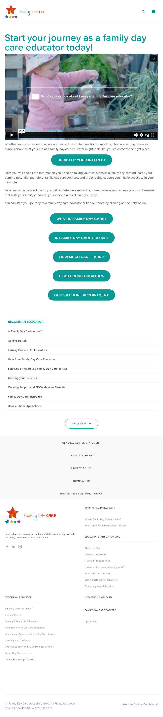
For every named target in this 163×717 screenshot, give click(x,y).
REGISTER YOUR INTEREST (81, 160)
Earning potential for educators (101, 579)
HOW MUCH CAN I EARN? (81, 257)
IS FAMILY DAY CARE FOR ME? (81, 238)
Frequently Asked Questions (100, 586)
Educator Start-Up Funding (102, 536)
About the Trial (92, 548)
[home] (25, 12)
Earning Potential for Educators (21, 621)
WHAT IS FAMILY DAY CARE (100, 508)
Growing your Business (17, 640)
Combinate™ (151, 704)
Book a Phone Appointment (19, 659)
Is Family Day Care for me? (19, 608)
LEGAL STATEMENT (82, 455)
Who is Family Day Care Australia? (103, 519)
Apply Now (90, 621)
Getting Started (13, 615)
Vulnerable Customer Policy (81, 493)
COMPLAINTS (81, 481)
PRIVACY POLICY (81, 468)
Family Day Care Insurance (19, 653)
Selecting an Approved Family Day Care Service (30, 634)
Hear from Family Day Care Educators (24, 627)
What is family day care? (97, 573)
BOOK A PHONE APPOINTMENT (81, 295)
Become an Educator (18, 597)
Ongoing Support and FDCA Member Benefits (29, 646)
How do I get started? (96, 554)
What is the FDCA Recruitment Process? (106, 525)
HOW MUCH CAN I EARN (98, 597)
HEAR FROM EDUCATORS (81, 276)
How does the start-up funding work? (104, 567)
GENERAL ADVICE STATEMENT (81, 442)
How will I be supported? (98, 560)
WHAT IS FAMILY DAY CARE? (81, 219)
